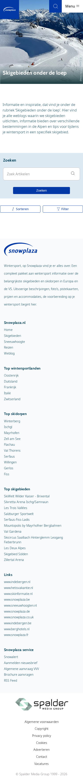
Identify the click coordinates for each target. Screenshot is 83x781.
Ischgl (8, 427)
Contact (41, 757)
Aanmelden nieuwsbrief (20, 663)
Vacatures (41, 764)
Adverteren (41, 749)
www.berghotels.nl (16, 629)
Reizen (8, 347)
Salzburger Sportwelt (19, 514)
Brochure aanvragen (18, 674)
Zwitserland (12, 399)
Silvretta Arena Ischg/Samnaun (26, 502)
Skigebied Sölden (16, 554)
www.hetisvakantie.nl (18, 588)
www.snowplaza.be (17, 599)
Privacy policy (41, 736)
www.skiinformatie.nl (18, 594)
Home (8, 330)
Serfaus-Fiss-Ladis (17, 519)
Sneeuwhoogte (14, 342)
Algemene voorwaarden (42, 722)
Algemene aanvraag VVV (21, 669)
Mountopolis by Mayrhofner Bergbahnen (32, 525)
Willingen (10, 462)
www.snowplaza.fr (16, 635)
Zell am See (12, 439)
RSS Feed (10, 680)
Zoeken (41, 190)
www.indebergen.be (17, 623)
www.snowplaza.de (17, 611)
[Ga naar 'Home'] (9, 9)
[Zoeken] (55, 6)
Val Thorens (12, 450)
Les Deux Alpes (15, 548)
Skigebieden (12, 336)
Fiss (6, 474)
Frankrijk (10, 387)
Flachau (9, 444)
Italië (7, 393)
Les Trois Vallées (15, 508)
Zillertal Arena (14, 560)
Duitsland (10, 381)
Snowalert (11, 657)
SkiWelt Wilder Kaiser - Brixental (27, 496)
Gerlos (8, 468)
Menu (70, 6)
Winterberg (12, 421)
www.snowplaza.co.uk (19, 617)
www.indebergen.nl (17, 582)
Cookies (41, 743)
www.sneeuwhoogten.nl (20, 605)
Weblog (9, 353)
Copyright (41, 728)
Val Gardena (12, 531)
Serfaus (9, 456)
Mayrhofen (11, 433)
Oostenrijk (11, 375)
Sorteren (22, 209)
